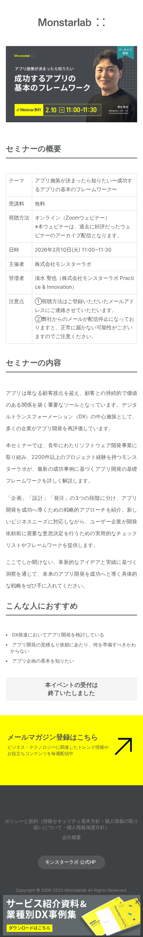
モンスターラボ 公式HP (70, 862)
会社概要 (71, 837)
